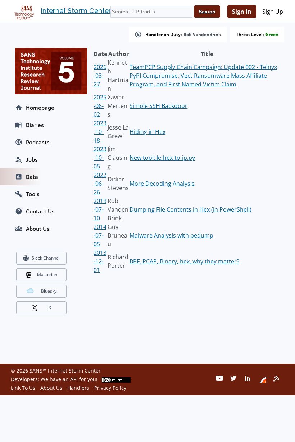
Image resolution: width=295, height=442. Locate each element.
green (272, 34)
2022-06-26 (100, 183)
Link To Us (23, 387)
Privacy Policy (110, 387)
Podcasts (38, 142)
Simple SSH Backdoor (158, 106)
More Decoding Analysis (162, 184)
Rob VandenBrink (202, 34)
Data (32, 177)
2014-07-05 (100, 235)
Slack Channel (46, 258)
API (74, 379)
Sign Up (272, 11)
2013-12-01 (100, 261)
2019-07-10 (100, 209)
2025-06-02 (100, 105)
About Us (38, 229)
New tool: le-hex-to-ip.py (162, 158)
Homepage (40, 108)
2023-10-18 (100, 131)
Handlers (78, 387)
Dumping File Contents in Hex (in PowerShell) (190, 209)
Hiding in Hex (147, 132)
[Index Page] (23, 11)
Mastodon (47, 274)
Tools (33, 194)
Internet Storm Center (76, 10)
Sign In (241, 11)
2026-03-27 (100, 75)
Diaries (35, 125)
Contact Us (40, 211)
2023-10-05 (100, 157)
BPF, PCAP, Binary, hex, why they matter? (184, 261)
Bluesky (48, 291)
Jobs (32, 159)
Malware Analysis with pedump (171, 235)
